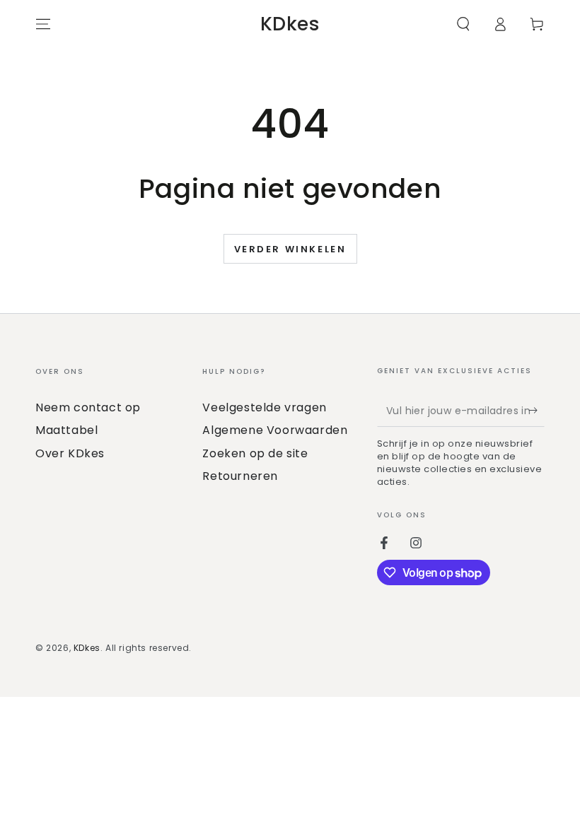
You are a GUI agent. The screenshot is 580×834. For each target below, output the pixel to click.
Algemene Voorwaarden (274, 430)
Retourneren (240, 476)
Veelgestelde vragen (264, 407)
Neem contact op (88, 407)
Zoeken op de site (255, 453)
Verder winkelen (290, 249)
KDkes (87, 648)
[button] (463, 24)
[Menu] (43, 24)
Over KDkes (70, 453)
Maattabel (66, 430)
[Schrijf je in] (536, 410)
